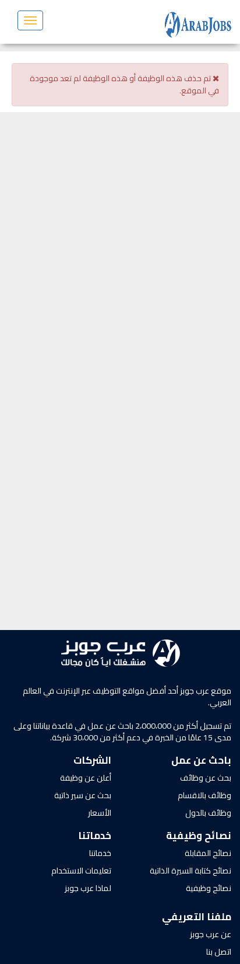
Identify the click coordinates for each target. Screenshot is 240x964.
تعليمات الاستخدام (81, 870)
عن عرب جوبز (210, 934)
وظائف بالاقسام (204, 795)
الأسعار (99, 812)
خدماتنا (100, 853)
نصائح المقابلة (208, 853)
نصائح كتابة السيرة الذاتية (190, 870)
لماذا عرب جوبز (88, 888)
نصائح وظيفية (208, 888)
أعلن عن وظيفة (85, 777)
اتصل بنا (218, 951)
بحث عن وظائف (205, 777)
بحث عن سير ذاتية (82, 795)
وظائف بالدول (208, 812)
